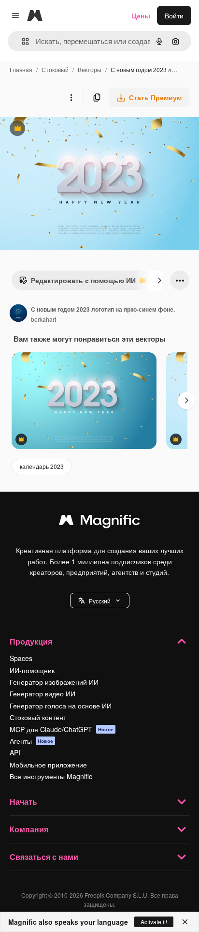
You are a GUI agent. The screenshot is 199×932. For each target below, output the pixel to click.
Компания (29, 829)
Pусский (100, 601)
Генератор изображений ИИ (54, 682)
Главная (21, 69)
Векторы (89, 69)
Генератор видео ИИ (42, 693)
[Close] (185, 922)
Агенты (31, 741)
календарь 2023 (42, 466)
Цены (141, 15)
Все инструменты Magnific (51, 776)
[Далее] (159, 280)
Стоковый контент (38, 717)
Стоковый (55, 69)
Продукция (31, 641)
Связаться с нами (44, 856)
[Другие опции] (71, 97)
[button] (99, 600)
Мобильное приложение (48, 764)
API (15, 752)
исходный (64, 129)
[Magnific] (99, 522)
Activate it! (154, 921)
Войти (174, 15)
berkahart (43, 319)
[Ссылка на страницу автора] (18, 314)
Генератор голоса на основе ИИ (61, 705)
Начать (23, 801)
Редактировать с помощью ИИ (77, 282)
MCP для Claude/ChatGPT (62, 729)
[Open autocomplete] (21, 41)
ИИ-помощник (32, 670)
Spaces (21, 658)
